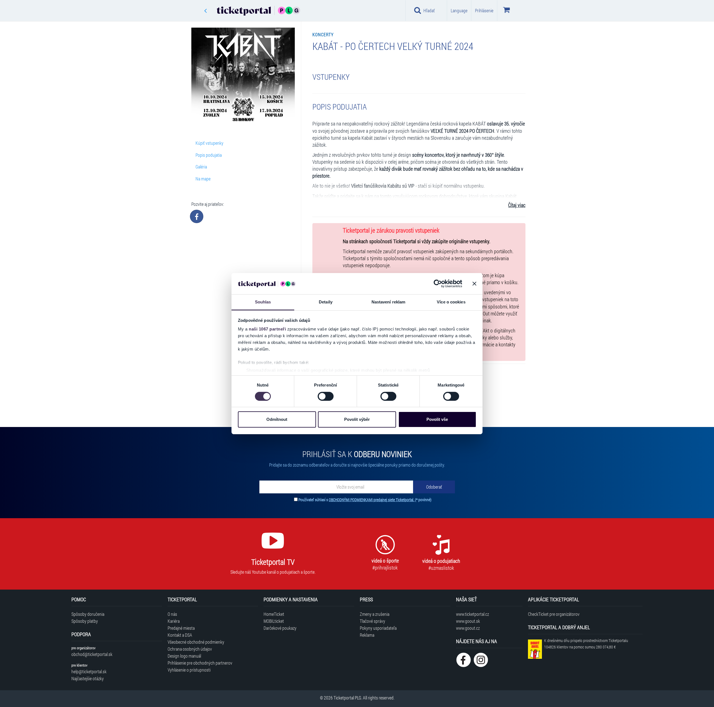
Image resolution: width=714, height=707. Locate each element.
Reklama (367, 635)
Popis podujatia (209, 155)
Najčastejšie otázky (87, 678)
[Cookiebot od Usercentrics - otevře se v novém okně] (437, 283)
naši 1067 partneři (267, 329)
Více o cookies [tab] (451, 302)
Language (459, 10)
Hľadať (429, 10)
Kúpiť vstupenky (209, 143)
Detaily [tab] (325, 302)
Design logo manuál (184, 656)
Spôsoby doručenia (87, 614)
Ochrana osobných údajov (190, 649)
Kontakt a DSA (180, 635)
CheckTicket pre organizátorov (554, 614)
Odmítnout (276, 419)
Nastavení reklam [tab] (389, 302)
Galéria (201, 167)
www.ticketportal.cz (472, 614)
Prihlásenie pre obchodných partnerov (200, 663)
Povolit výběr (357, 419)
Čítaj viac (516, 205)
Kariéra (174, 621)
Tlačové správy (372, 621)
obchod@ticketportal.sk (91, 654)
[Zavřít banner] (474, 284)
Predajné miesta (181, 628)
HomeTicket (274, 614)
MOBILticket (274, 621)
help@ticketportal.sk (89, 671)
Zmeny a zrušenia (374, 614)
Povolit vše (437, 419)
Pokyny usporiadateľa (378, 628)
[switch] (326, 396)
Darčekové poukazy (280, 628)
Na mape (203, 179)
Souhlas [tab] (263, 302)
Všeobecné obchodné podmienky (196, 642)
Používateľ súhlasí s (364, 499)
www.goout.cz (468, 628)
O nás (172, 614)
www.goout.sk (468, 621)
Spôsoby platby (84, 621)
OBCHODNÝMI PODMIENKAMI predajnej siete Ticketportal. (372, 499)
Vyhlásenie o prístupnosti (189, 670)
